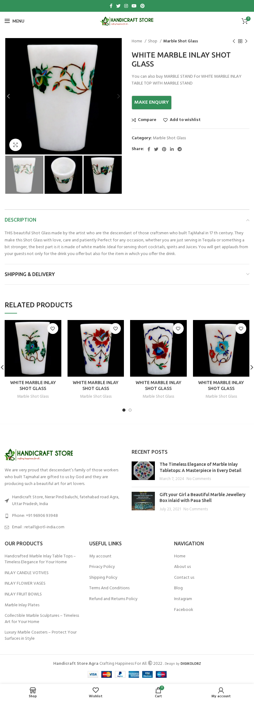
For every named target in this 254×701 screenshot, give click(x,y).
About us (182, 567)
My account (100, 556)
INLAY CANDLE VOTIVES (27, 573)
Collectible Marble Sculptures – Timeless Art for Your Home (42, 619)
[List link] (63, 516)
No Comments (198, 479)
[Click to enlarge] (15, 145)
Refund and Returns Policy (113, 599)
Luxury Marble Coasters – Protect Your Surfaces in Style (41, 636)
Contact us (184, 578)
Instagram (183, 599)
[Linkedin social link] (172, 149)
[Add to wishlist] (52, 328)
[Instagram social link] (126, 6)
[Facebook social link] (111, 6)
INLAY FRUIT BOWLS (23, 594)
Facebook (183, 610)
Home (137, 41)
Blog (178, 588)
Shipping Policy (103, 578)
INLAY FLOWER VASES (25, 584)
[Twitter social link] (118, 6)
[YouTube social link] (134, 6)
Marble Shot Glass (180, 41)
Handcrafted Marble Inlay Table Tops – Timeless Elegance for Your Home (40, 559)
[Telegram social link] (180, 149)
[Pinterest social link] (142, 6)
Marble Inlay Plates (22, 605)
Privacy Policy (102, 567)
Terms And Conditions (109, 588)
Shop (153, 41)
